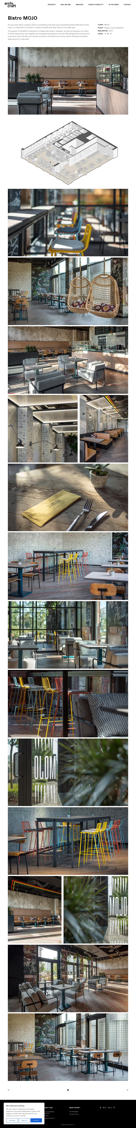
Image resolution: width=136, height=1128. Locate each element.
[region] (24, 1113)
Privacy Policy (74, 1114)
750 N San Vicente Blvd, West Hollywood (46, 1112)
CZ (105, 1107)
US (110, 1107)
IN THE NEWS (73, 1111)
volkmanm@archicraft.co (47, 1118)
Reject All (24, 1120)
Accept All (36, 1120)
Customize (12, 1120)
